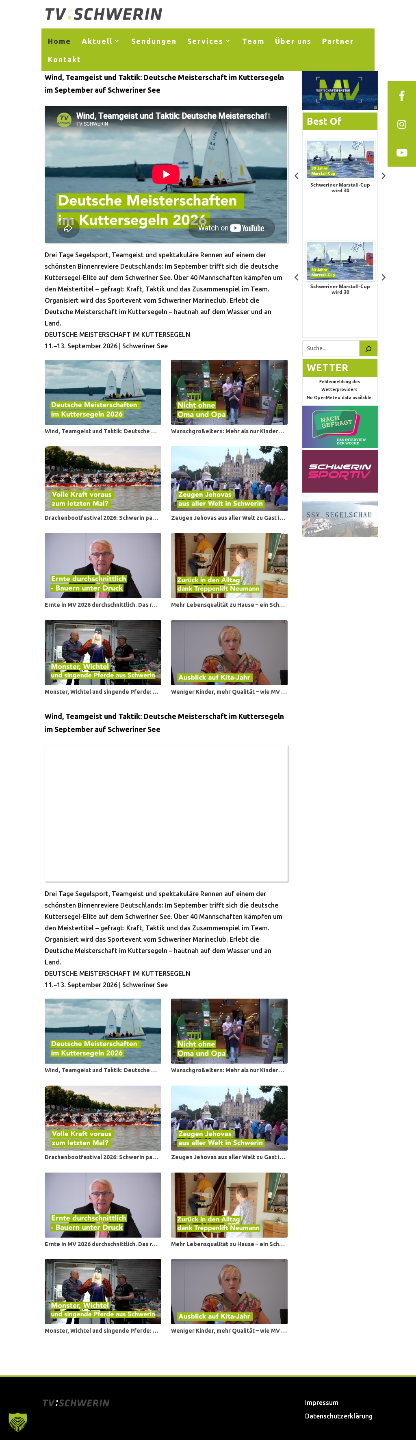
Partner (338, 41)
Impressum (321, 1402)
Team (253, 41)
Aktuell (97, 41)
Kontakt (64, 59)
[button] (18, 1422)
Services (205, 41)
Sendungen (154, 41)
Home (59, 41)
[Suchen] (368, 348)
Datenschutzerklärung (339, 1416)
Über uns (293, 41)
